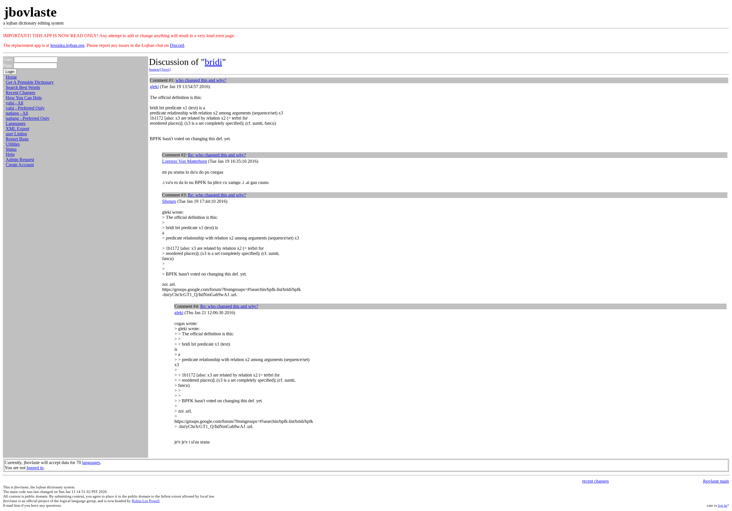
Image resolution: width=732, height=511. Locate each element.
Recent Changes (20, 92)
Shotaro (169, 201)
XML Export (17, 128)
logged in (35, 467)
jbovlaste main (716, 481)
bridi (213, 62)
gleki (154, 86)
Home (11, 77)
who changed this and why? (201, 80)
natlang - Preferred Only (27, 118)
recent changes (595, 481)
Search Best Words (23, 87)
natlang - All (17, 113)
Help (10, 154)
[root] (166, 69)
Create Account (20, 164)
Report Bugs (17, 138)
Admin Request (20, 159)
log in (722, 505)
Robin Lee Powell (146, 501)
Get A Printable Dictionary (30, 82)
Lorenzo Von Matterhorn (184, 161)
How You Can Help (24, 97)
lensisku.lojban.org (67, 45)
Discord (177, 45)
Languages (15, 123)
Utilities (13, 144)
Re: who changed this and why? (217, 154)
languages (91, 462)
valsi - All (14, 102)
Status (11, 149)
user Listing (16, 133)
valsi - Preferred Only (25, 108)
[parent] (155, 69)
